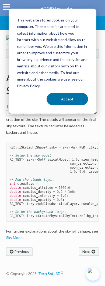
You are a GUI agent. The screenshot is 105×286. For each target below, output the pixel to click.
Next (87, 251)
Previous (21, 251)
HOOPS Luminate (56, 8)
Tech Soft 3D (49, 273)
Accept (67, 99)
